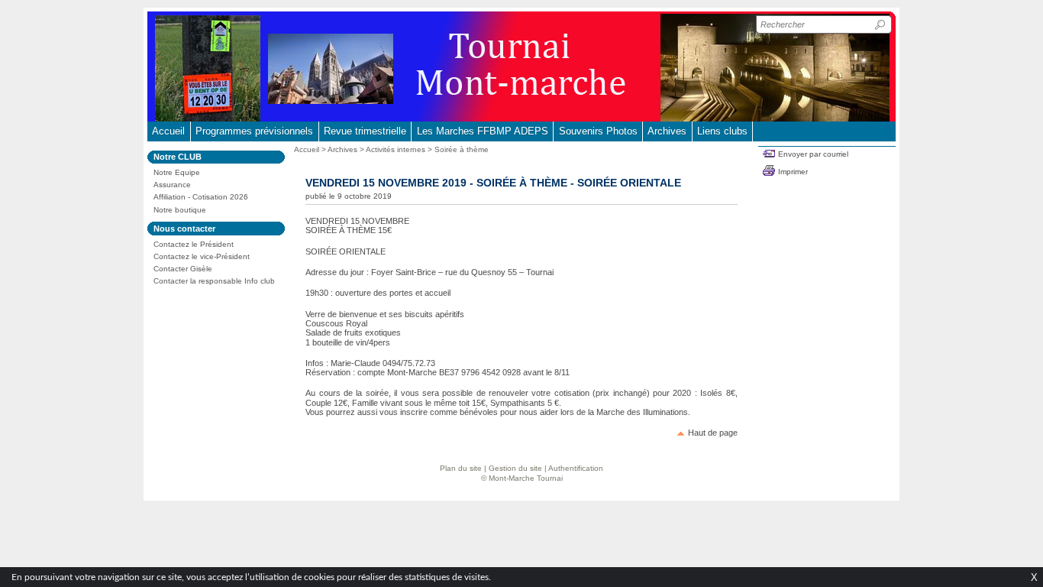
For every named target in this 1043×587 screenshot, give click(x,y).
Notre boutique (179, 210)
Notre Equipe (176, 172)
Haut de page (713, 432)
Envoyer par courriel (813, 154)
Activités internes (395, 149)
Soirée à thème (461, 149)
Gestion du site (515, 468)
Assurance (172, 184)
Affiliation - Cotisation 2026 (200, 197)
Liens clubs (722, 131)
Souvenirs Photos (598, 131)
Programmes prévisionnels (254, 131)
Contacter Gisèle (182, 268)
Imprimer (793, 171)
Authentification (575, 468)
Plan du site (461, 468)
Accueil (168, 131)
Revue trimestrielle (365, 131)
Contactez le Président (193, 244)
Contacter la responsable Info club (214, 281)
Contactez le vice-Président (201, 256)
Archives (666, 131)
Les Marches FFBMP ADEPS (482, 131)
